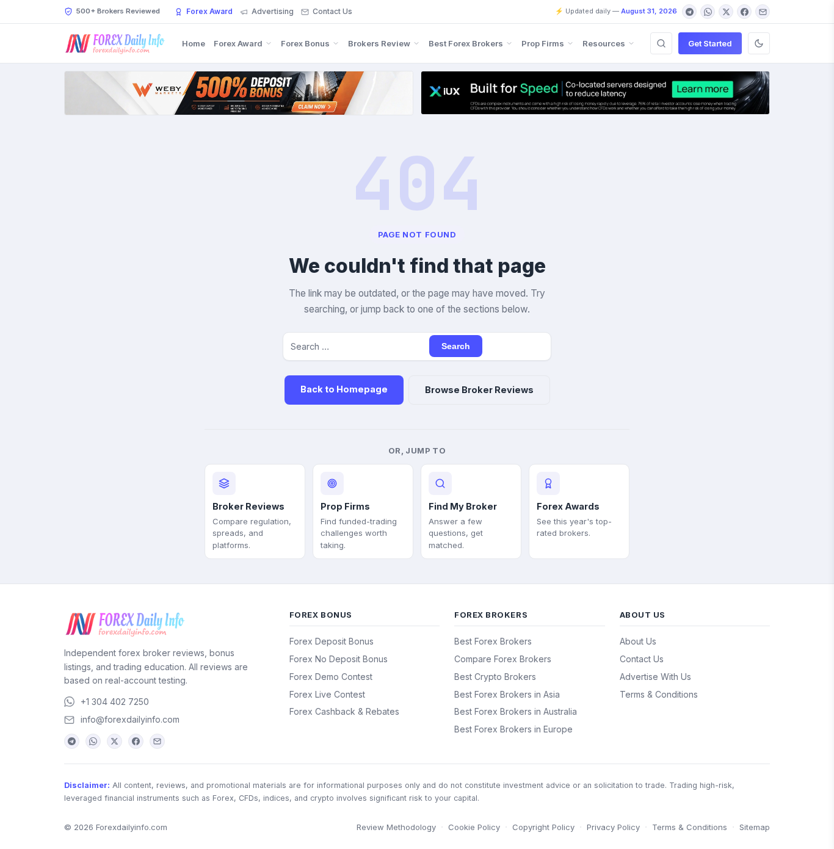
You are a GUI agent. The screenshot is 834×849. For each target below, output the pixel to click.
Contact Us (332, 11)
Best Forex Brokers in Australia (515, 711)
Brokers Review (379, 43)
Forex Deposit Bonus (331, 641)
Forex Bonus (305, 43)
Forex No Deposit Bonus (338, 659)
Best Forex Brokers (466, 43)
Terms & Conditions (659, 694)
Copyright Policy (543, 827)
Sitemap (754, 827)
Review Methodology (396, 827)
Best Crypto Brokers (495, 676)
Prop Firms (542, 43)
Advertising (273, 11)
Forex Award (209, 11)
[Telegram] (689, 11)
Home (193, 43)
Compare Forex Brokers (502, 659)
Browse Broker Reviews (479, 390)
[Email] (762, 11)
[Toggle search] (661, 43)
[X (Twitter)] (726, 11)
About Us (638, 641)
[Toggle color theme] (759, 43)
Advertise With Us (655, 676)
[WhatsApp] (707, 11)
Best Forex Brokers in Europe (513, 729)
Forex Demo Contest (330, 676)
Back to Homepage (344, 389)
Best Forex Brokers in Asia (507, 694)
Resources (603, 43)
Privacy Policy (613, 827)
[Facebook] (744, 11)
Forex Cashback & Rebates (344, 711)
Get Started (710, 43)
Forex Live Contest (327, 694)
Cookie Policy (474, 827)
